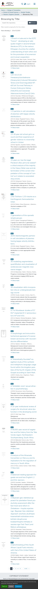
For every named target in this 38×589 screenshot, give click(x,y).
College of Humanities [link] (14, 10)
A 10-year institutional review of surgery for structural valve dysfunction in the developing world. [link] (24, 409)
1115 (25, 568)
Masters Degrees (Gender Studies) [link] (12, 14)
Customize (18, 586)
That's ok (4, 586)
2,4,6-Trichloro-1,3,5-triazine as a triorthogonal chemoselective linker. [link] (23, 199)
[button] (7, 4)
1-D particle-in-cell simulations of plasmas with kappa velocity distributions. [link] (23, 114)
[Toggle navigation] (34, 4)
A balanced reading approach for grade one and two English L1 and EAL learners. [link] (23, 477)
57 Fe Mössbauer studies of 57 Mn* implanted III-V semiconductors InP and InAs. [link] (24, 313)
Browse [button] (33, 23)
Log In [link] (28, 4)
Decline (11, 586)
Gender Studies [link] (25, 12)
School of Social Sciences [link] (11, 12)
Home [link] (3, 10)
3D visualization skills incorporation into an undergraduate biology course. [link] (23, 290)
